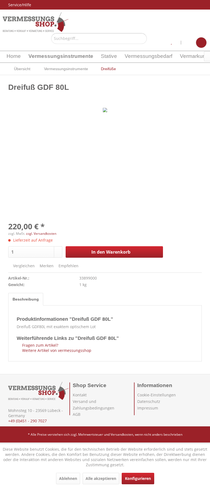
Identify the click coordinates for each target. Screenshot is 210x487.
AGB (76, 414)
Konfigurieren (138, 478)
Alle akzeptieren (101, 478)
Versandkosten (121, 434)
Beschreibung (26, 299)
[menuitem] (99, 40)
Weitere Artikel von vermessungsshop (56, 350)
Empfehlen (67, 265)
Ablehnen (68, 478)
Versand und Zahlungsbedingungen (93, 405)
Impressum (147, 408)
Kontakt (80, 394)
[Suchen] (142, 38)
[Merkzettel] (173, 42)
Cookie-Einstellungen (156, 394)
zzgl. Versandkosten (41, 233)
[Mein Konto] (188, 42)
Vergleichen (23, 265)
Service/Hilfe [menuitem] (19, 4)
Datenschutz (148, 401)
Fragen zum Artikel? (39, 345)
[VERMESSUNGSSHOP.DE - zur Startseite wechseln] (35, 22)
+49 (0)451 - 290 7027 (27, 420)
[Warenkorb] (201, 42)
